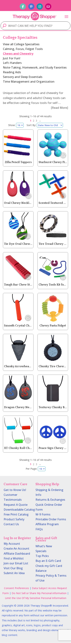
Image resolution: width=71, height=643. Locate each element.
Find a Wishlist (14, 558)
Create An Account (16, 548)
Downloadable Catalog (19, 510)
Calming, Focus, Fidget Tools (23, 49)
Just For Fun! (11, 58)
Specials (41, 551)
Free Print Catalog (16, 514)
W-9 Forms (43, 514)
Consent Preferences (16, 588)
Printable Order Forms (51, 519)
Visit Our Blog (13, 568)
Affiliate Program (47, 524)
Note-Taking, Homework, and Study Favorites (35, 67)
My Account (12, 544)
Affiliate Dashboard (17, 554)
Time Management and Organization (28, 82)
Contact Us (11, 524)
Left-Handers (12, 63)
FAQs (39, 529)
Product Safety (14, 519)
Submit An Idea (14, 573)
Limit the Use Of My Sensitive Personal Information (35, 598)
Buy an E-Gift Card (48, 561)
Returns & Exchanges (50, 500)
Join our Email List (16, 563)
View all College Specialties (21, 44)
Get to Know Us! (15, 490)
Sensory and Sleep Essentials (22, 77)
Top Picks (42, 556)
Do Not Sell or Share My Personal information (39, 593)
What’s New (44, 546)
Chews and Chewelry (18, 54)
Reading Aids (12, 72)
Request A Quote (15, 505)
